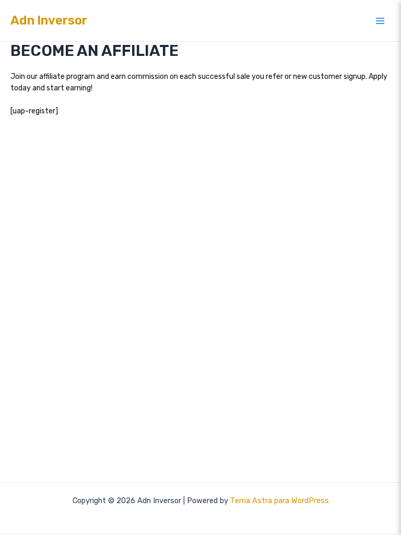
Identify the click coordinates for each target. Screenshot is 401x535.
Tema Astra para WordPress (279, 500)
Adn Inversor (48, 20)
